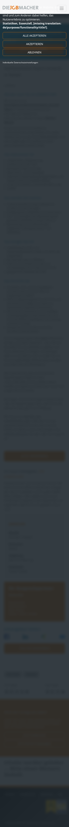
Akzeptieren (34, 44)
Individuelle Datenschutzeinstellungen (20, 62)
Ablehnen (34, 52)
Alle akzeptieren (34, 35)
